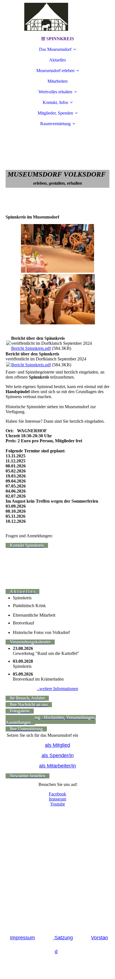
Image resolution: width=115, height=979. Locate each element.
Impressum (22, 937)
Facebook (57, 794)
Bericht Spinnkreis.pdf (31, 348)
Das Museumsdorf (55, 49)
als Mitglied (57, 745)
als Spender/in (58, 755)
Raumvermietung (55, 123)
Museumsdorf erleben (55, 70)
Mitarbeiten (57, 81)
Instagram (57, 799)
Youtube (57, 804)
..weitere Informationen (57, 688)
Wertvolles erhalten (55, 91)
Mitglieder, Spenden (55, 113)
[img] (57, 17)
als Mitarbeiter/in (57, 766)
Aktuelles (57, 60)
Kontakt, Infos (55, 102)
